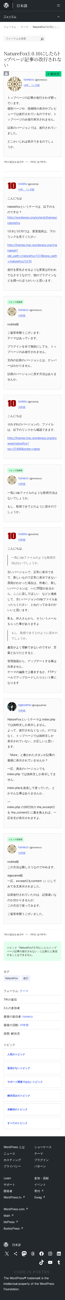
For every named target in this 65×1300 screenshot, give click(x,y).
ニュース (9, 1153)
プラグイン (41, 1160)
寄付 (39, 1191)
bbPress (11, 1222)
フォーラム (10, 16)
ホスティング (12, 1160)
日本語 (16, 1245)
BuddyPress (13, 1228)
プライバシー (12, 1166)
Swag (39, 1197)
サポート (9, 1184)
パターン (40, 1166)
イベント (40, 1184)
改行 (25, 978)
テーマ (24, 26)
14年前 (21, 315)
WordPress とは (14, 1147)
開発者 (8, 1191)
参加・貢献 (41, 1178)
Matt (9, 1215)
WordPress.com (16, 1209)
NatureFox (11, 978)
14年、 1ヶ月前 (32, 85)
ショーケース (43, 1147)
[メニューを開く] (59, 5)
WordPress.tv (14, 1197)
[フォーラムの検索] (42, 38)
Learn (7, 1178)
